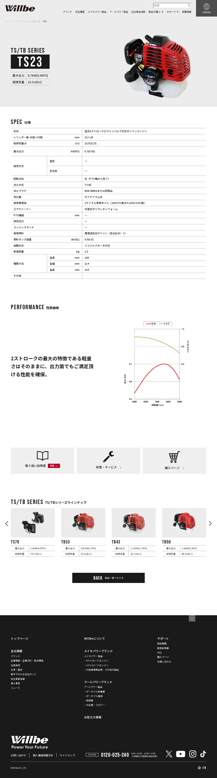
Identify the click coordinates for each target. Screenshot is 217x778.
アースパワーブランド (98, 682)
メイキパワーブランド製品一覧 (26, 21)
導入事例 (15, 683)
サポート (171, 11)
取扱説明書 (163, 648)
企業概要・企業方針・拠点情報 (27, 660)
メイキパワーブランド (98, 651)
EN (204, 768)
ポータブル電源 (94, 696)
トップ (8, 21)
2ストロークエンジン (97, 665)
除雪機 (89, 700)
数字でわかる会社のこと (23, 674)
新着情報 (186, 11)
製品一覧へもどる (108, 578)
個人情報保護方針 (43, 755)
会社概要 (80, 11)
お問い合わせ (164, 661)
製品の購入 (154, 11)
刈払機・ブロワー (95, 704)
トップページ (19, 638)
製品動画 (162, 643)
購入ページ (163, 657)
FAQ (159, 652)
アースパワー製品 (93, 686)
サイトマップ (67, 755)
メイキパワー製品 (97, 11)
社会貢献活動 (138, 11)
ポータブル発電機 (95, 691)
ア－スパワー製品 (119, 11)
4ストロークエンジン (97, 660)
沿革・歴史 (16, 669)
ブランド (67, 11)
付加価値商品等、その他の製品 (102, 669)
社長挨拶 (15, 665)
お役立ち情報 (93, 717)
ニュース (15, 687)
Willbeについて (94, 638)
